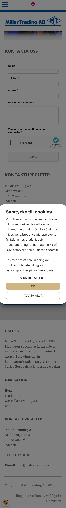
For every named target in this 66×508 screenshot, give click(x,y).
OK (33, 286)
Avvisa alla (33, 295)
